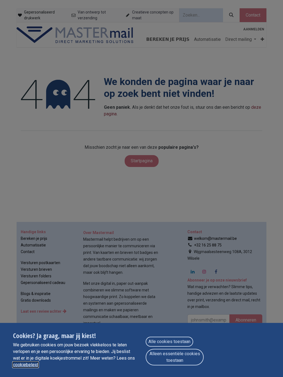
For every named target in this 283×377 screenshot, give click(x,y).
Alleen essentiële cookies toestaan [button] (175, 357)
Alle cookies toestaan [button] (169, 341)
